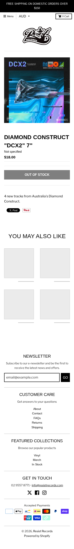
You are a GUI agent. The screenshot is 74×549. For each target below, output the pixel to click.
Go (65, 377)
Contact (37, 413)
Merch (37, 459)
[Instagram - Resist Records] (44, 492)
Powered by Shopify (37, 536)
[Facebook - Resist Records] (37, 492)
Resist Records (43, 531)
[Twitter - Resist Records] (29, 492)
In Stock (37, 464)
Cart (65, 16)
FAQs (37, 418)
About (37, 408)
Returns (37, 422)
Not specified (13, 151)
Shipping (37, 427)
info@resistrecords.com (47, 485)
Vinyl (37, 455)
